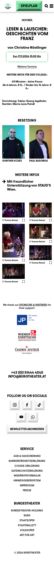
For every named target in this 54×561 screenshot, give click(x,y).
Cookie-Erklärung (27, 465)
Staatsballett (27, 525)
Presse (27, 490)
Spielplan (29, 6)
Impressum (27, 485)
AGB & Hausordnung (27, 456)
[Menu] (51, 6)
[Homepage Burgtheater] (8, 10)
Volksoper (27, 530)
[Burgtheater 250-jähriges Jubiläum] (8, 6)
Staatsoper (27, 520)
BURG (27, 515)
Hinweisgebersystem (27, 480)
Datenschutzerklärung (27, 470)
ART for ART (27, 535)
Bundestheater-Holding (27, 510)
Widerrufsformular (27, 475)
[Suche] (46, 6)
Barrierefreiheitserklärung (27, 460)
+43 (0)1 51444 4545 (27, 372)
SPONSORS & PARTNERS (33, 304)
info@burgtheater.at (27, 376)
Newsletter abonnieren (27, 429)
